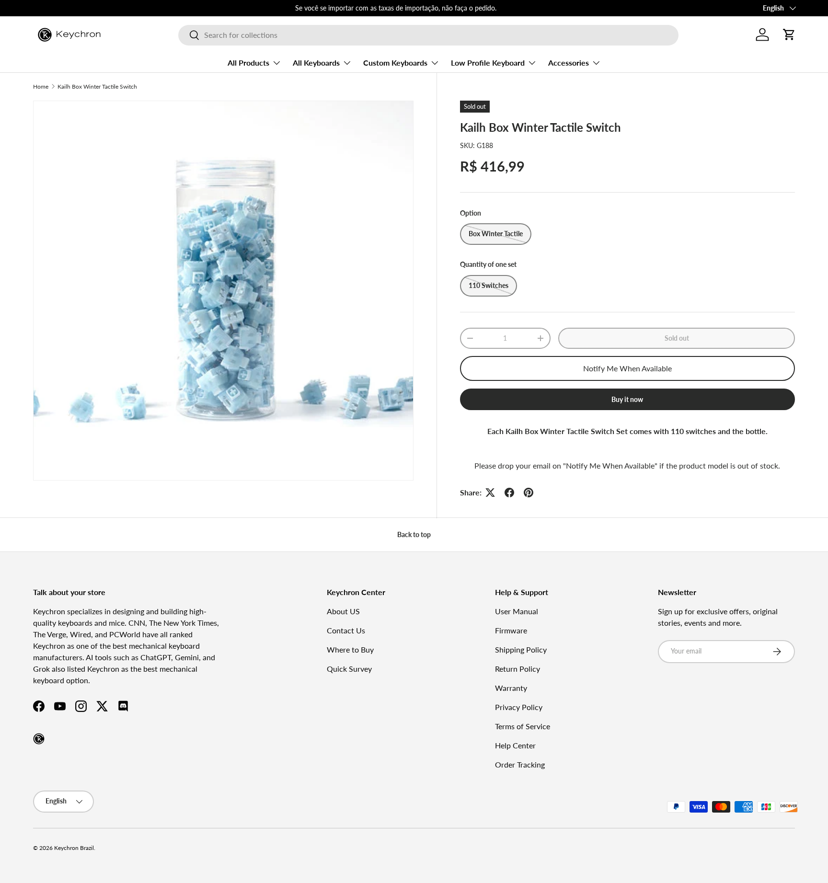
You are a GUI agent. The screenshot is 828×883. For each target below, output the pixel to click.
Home (40, 86)
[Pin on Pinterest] (528, 492)
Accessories (568, 62)
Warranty (511, 687)
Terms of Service (522, 726)
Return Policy (517, 668)
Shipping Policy (521, 649)
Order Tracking (520, 764)
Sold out (677, 338)
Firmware (511, 630)
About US (343, 611)
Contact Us (346, 630)
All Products (248, 62)
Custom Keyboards (395, 62)
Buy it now (627, 399)
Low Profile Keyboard (488, 62)
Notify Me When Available (627, 368)
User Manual (516, 611)
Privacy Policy (518, 706)
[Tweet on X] (490, 492)
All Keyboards (316, 62)
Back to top (414, 534)
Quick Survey (349, 668)
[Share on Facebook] (509, 492)
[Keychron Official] (38, 738)
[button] (789, 34)
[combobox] (428, 34)
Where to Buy (350, 649)
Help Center (515, 745)
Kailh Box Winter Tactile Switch (97, 86)
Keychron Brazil (74, 847)
